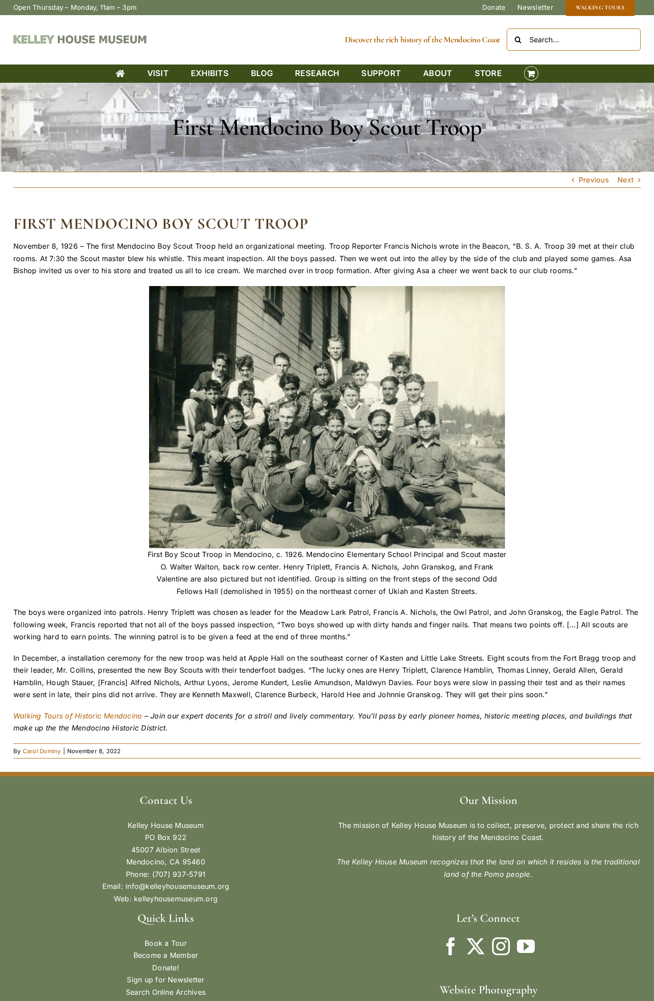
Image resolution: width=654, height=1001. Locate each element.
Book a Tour (166, 943)
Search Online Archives (166, 992)
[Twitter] (475, 946)
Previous (594, 179)
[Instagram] (501, 946)
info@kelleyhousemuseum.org (177, 886)
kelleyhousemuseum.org (176, 898)
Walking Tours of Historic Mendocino (77, 715)
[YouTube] (526, 946)
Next (626, 179)
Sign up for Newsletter (165, 979)
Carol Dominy (42, 751)
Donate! (165, 967)
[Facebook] (451, 946)
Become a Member (165, 955)
